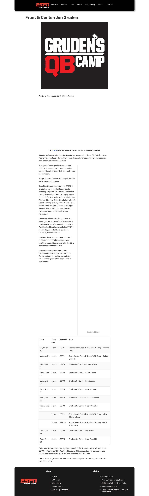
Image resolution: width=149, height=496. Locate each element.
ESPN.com (56, 480)
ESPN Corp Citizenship (60, 490)
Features (64, 5)
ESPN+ (54, 477)
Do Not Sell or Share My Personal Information (115, 490)
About (100, 5)
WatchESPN (56, 483)
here (55, 150)
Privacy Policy (107, 477)
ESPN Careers (57, 486)
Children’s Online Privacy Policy (114, 483)
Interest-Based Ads (109, 486)
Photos (79, 5)
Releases (54, 5)
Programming (90, 5)
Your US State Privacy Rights (113, 480)
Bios (72, 5)
